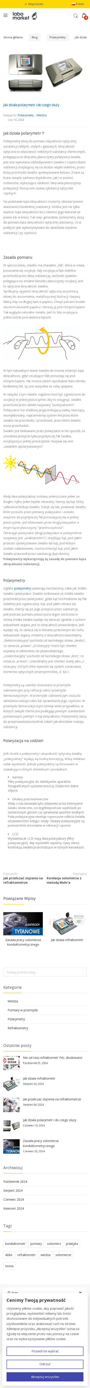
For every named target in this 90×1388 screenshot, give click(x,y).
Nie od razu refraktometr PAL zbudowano (52, 1058)
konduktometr (15, 1244)
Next (87, 899)
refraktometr (26, 1255)
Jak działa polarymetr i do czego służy (31, 104)
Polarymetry (58, 37)
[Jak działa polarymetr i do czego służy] (11, 1125)
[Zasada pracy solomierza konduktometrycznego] (23, 923)
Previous (82, 899)
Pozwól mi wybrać (45, 1351)
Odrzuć (45, 1364)
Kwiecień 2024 (13, 1208)
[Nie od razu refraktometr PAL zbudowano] (11, 1063)
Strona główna (12, 37)
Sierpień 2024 (12, 1190)
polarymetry (23, 588)
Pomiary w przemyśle (23, 1010)
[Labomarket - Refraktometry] (27, 15)
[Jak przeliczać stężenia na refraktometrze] (11, 1105)
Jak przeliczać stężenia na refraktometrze (23, 878)
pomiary (36, 1244)
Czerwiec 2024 (13, 1199)
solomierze (63, 1255)
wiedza (45, 1255)
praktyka (72, 1244)
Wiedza (41, 115)
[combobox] (45, 972)
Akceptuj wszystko (45, 1376)
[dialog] (45, 1339)
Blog (34, 37)
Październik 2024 (15, 1181)
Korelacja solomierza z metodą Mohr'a (67, 878)
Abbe (8, 1255)
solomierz (54, 1244)
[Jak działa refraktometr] (67, 923)
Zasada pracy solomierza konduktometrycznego (23, 942)
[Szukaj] (82, 972)
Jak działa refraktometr (67, 940)
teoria (9, 1266)
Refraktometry (18, 1028)
